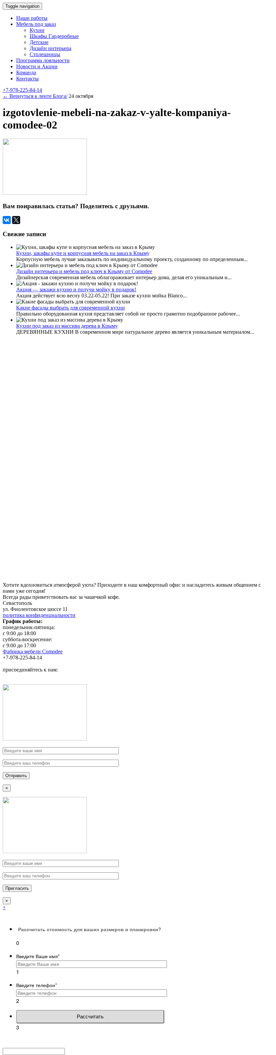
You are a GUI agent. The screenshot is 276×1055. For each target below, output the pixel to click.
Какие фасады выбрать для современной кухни (70, 308)
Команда (26, 72)
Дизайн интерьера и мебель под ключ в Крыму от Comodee (84, 271)
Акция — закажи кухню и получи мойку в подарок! (76, 289)
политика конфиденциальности (39, 615)
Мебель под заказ (36, 24)
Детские (39, 42)
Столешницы (45, 54)
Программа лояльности (43, 60)
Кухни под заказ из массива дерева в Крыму (67, 326)
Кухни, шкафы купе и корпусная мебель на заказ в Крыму (82, 253)
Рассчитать (90, 1016)
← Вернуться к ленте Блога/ (35, 96)
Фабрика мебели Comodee (33, 651)
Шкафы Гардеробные (54, 36)
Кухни (37, 30)
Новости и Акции (37, 66)
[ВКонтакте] (7, 220)
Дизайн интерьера (50, 48)
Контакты (27, 78)
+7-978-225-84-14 (22, 90)
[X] (16, 220)
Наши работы (31, 18)
